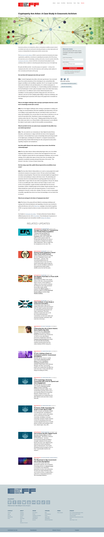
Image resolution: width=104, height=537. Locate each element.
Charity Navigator (26, 505)
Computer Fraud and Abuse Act (41, 339)
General (9, 512)
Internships (22, 518)
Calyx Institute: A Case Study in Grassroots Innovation (44, 302)
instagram (19, 502)
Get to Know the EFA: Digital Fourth (45, 433)
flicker (34, 502)
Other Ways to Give (73, 519)
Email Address (66, 62)
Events (46, 515)
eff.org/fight (36, 216)
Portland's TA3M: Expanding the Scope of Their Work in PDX (44, 408)
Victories (22, 515)
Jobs (21, 519)
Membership (10, 516)
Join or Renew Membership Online (76, 512)
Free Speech (34, 512)
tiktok (43, 502)
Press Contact (60, 512)
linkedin (38, 502)
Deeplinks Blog (37, 228)
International (34, 518)
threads (48, 502)
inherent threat (49, 466)
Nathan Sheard (45, 457)
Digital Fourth (37, 436)
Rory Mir (44, 251)
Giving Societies (73, 515)
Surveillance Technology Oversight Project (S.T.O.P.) (41, 362)
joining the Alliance (45, 217)
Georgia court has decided (41, 233)
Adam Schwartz (53, 457)
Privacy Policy (56, 530)
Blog (46, 512)
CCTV (47, 389)
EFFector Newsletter (49, 519)
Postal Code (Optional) (67, 57)
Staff (21, 521)
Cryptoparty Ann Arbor (23, 61)
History (21, 516)
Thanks (77, 530)
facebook (14, 502)
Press (9, 518)
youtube (29, 502)
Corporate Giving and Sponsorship (76, 516)
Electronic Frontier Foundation (28, 5)
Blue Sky (24, 502)
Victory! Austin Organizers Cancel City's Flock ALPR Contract (44, 253)
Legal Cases (47, 516)
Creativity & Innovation (36, 515)
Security (9, 515)
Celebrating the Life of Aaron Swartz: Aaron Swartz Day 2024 (46, 329)
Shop (71, 518)
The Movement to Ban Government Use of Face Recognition (45, 460)
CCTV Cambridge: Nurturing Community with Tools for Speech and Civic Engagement (46, 381)
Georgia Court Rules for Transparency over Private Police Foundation (46, 230)
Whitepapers (47, 518)
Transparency (35, 516)
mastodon (10, 502)
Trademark (33, 530)
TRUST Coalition (45, 288)
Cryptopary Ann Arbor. (30, 214)
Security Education (66, 86)
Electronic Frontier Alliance (26, 55)
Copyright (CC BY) (12, 530)
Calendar (22, 512)
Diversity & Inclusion (24, 522)
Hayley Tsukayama (46, 326)
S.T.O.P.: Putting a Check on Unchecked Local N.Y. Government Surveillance (45, 355)
